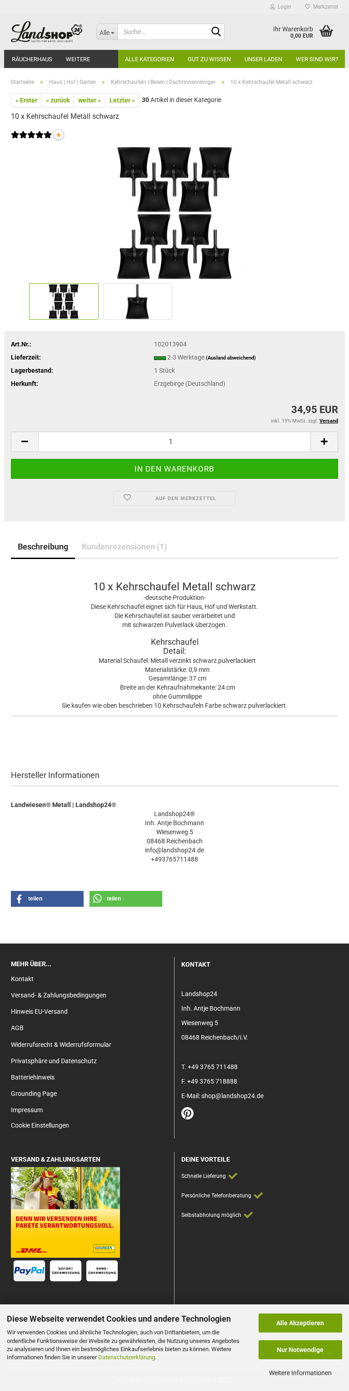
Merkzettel (324, 7)
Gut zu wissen (209, 59)
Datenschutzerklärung (126, 1357)
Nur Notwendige (300, 1349)
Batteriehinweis (33, 1077)
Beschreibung (43, 546)
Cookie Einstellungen (40, 1125)
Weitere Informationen (300, 1372)
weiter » (89, 100)
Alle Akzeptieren (300, 1323)
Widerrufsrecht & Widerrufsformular (61, 1044)
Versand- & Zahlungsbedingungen (58, 995)
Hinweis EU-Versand (39, 1011)
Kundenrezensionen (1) (124, 546)
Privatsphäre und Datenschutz (54, 1061)
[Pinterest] (187, 1115)
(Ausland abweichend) (231, 358)
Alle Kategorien (149, 59)
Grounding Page (34, 1093)
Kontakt (22, 978)
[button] (24, 442)
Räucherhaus (32, 59)
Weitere (78, 59)
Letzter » (122, 100)
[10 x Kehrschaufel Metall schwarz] (174, 212)
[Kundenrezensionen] (31, 140)
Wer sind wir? (317, 59)
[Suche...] (215, 32)
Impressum (27, 1110)
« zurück (58, 100)
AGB (17, 1027)
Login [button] (283, 7)
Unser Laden (263, 59)
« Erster (26, 100)
